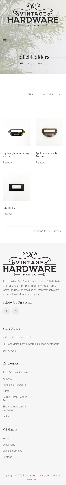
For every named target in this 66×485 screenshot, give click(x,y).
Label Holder (10, 208)
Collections (9, 444)
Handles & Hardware (14, 384)
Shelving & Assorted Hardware (14, 408)
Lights (6, 390)
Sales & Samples (12, 450)
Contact (7, 456)
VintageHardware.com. (38, 475)
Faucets (7, 378)
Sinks (6, 416)
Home (23, 63)
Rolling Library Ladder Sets (15, 399)
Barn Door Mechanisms (16, 372)
